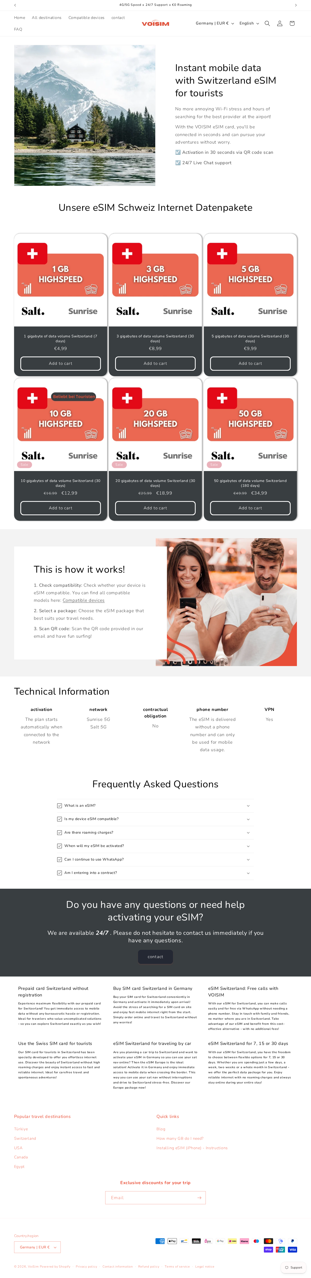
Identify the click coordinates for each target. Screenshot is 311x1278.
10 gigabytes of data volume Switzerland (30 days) (61, 483)
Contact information (118, 1266)
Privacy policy (86, 1266)
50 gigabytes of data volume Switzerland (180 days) (250, 483)
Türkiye (21, 1129)
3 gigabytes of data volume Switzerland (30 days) (155, 338)
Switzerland (25, 1138)
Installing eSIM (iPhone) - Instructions (192, 1148)
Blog (160, 1129)
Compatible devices (83, 600)
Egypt (19, 1166)
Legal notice (205, 1266)
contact (155, 957)
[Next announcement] (296, 5)
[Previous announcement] (15, 5)
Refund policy (148, 1266)
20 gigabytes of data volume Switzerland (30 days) (156, 483)
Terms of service (177, 1266)
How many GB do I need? (180, 1138)
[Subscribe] (199, 1197)
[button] (267, 23)
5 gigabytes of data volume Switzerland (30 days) (250, 338)
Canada (21, 1157)
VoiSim (33, 1266)
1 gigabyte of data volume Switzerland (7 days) (60, 338)
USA (18, 1148)
